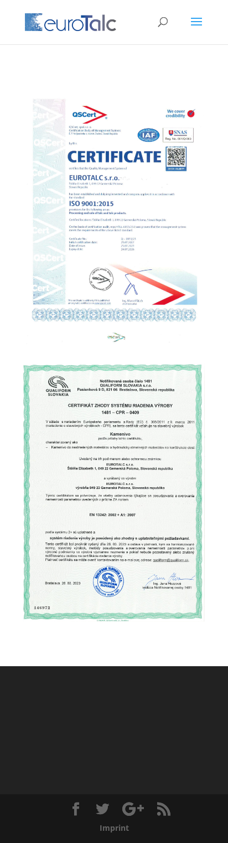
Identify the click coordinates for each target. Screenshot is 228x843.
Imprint (114, 827)
